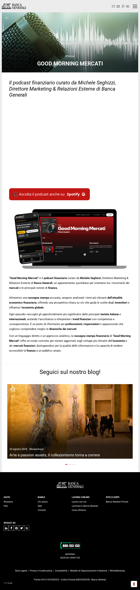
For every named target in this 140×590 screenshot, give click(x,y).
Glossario (8, 502)
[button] (66, 464)
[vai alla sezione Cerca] (122, 6)
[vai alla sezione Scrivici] (113, 6)
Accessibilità (61, 570)
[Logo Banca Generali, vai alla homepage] (14, 6)
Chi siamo (43, 502)
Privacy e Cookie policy (41, 570)
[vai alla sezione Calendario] (118, 6)
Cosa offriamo (79, 510)
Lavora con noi (79, 502)
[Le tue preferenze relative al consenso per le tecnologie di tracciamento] (134, 584)
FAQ (6, 506)
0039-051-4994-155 (70, 558)
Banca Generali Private (117, 502)
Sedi (40, 506)
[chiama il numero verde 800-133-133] (70, 545)
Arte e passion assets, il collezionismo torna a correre (54, 452)
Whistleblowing (117, 570)
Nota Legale (21, 570)
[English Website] (127, 6)
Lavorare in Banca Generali (85, 506)
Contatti (42, 510)
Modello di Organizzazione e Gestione (88, 570)
